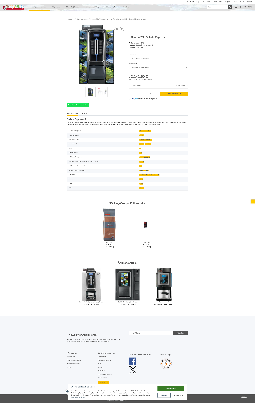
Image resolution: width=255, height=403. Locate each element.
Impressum (101, 371)
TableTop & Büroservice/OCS (144, 45)
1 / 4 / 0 (142, 161)
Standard (148, 144)
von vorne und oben (145, 157)
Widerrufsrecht (102, 378)
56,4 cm (142, 188)
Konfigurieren (178, 395)
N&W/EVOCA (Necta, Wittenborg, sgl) (149, 174)
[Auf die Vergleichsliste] (116, 29)
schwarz (142, 144)
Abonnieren (180, 333)
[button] (236, 7)
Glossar (69, 367)
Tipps (208, 1)
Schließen (164, 395)
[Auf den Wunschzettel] (122, 29)
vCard (202, 1)
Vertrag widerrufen (103, 382)
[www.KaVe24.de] (13, 7)
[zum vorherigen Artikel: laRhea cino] (182, 19)
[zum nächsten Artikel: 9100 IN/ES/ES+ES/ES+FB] (186, 19)
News (242, 1)
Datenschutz (102, 357)
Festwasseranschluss (145, 130)
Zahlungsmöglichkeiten (74, 360)
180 (141, 152)
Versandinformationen (73, 364)
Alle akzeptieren (170, 388)
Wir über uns (71, 357)
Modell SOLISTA (144, 170)
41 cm (141, 179)
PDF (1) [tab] (84, 113)
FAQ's (235, 1)
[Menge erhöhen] (155, 94)
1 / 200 (141, 135)
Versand (144, 79)
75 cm (141, 183)
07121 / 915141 (192, 1)
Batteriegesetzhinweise (105, 374)
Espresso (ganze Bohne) (145, 139)
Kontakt (249, 1)
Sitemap (100, 367)
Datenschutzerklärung (98, 339)
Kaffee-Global (217, 1)
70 (140, 166)
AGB (99, 364)
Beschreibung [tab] (72, 113)
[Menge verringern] (131, 94)
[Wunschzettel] (240, 7)
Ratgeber (227, 1)
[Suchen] (230, 7)
